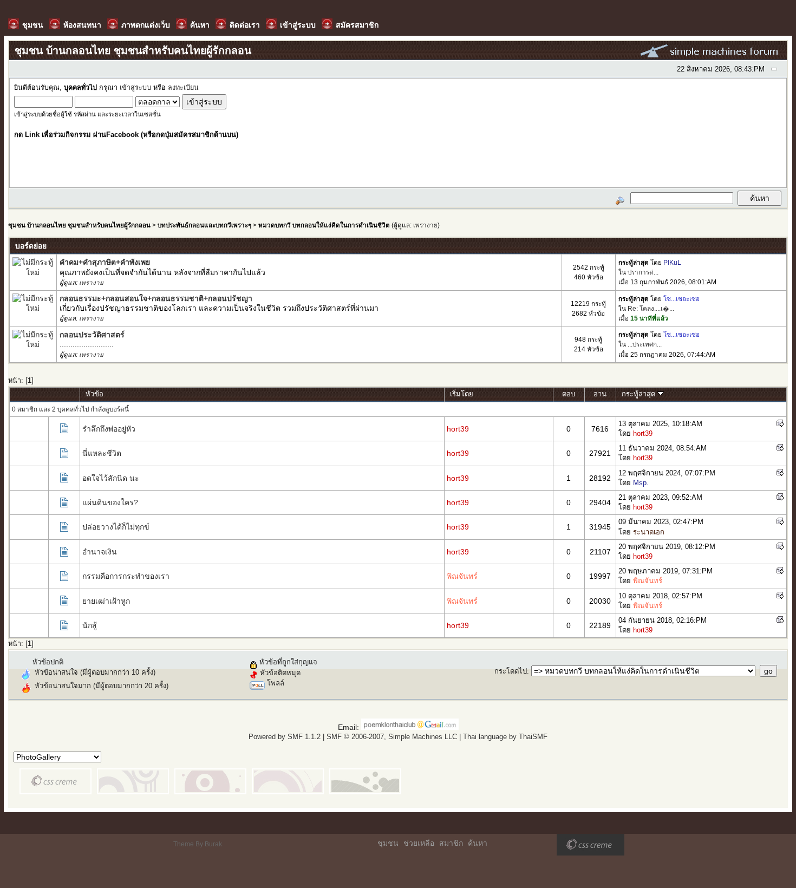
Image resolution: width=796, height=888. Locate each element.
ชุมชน (388, 843)
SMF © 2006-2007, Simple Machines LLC (392, 737)
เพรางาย (425, 224)
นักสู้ (89, 625)
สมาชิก (451, 843)
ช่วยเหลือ (418, 843)
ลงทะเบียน (183, 88)
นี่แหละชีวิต (101, 453)
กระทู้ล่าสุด (639, 394)
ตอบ (568, 394)
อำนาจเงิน (99, 551)
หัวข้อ (94, 394)
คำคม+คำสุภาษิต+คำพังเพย (105, 262)
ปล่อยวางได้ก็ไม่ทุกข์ (115, 527)
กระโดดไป (510, 671)
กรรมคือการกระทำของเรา (125, 576)
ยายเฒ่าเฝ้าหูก (106, 601)
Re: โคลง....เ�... (651, 308)
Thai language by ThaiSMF (505, 737)
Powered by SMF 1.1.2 (285, 737)
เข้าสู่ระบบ (135, 88)
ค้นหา (477, 843)
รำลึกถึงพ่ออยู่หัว (108, 429)
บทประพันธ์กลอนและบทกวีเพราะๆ (204, 224)
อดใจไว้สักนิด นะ (110, 478)
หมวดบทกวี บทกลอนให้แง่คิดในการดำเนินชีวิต (324, 224)
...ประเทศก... (645, 344)
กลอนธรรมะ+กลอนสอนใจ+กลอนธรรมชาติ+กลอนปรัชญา (156, 298)
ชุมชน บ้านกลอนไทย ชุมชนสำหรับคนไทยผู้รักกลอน (79, 224)
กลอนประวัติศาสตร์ (92, 334)
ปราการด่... (643, 272)
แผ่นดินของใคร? (110, 502)
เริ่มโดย (461, 394)
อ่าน (599, 394)
